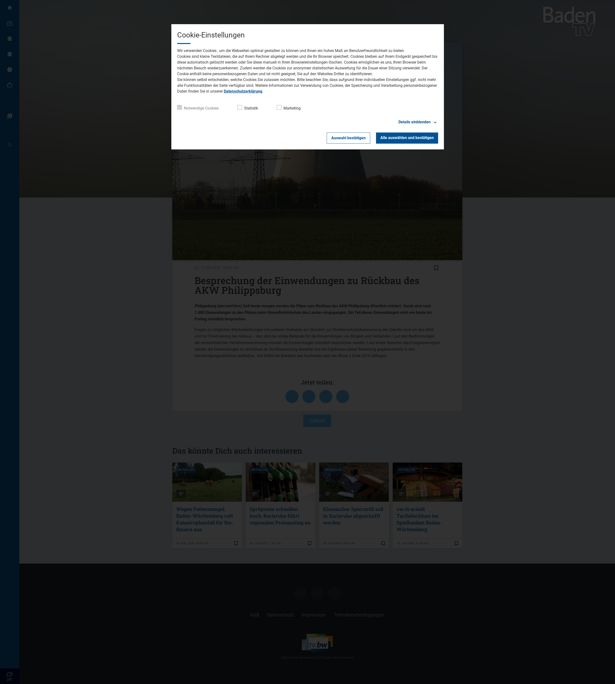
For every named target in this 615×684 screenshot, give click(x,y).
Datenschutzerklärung (243, 91)
